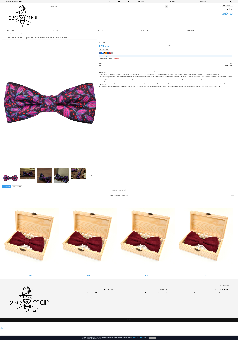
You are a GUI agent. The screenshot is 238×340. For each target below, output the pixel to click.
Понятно (153, 337)
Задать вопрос (17, 186)
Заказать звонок (141, 1)
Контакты (131, 282)
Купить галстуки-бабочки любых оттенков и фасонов (24, 33)
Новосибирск (225, 12)
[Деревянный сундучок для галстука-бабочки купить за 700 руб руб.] (30, 236)
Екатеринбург (225, 13)
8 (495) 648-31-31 (172, 1)
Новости (100, 282)
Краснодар (224, 14)
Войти (21, 1)
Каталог (11, 33)
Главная (7, 33)
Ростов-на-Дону (225, 16)
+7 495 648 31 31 (163, 289)
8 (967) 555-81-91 (203, 1)
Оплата (161, 282)
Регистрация (16, 1)
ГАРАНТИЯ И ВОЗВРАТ (225, 282)
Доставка (191, 282)
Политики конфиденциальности (139, 337)
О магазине (69, 282)
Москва (223, 10)
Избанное (9, 1)
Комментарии (6, 186)
